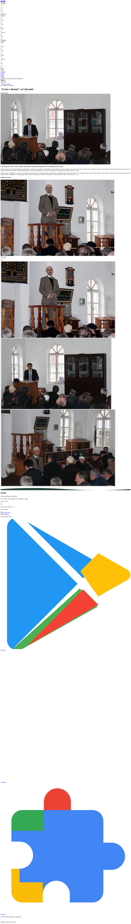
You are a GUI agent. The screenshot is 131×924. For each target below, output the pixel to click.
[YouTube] (4, 1)
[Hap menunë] (2, 69)
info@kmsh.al (5, 514)
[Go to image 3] (3, 259)
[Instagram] (3, 1)
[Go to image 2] (2, 259)
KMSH (2, 73)
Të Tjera (3, 77)
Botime (2, 76)
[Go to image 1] (1, 259)
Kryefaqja (3, 71)
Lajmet (2, 74)
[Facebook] (1, 1)
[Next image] (4, 257)
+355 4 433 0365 (6, 512)
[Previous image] (2, 257)
